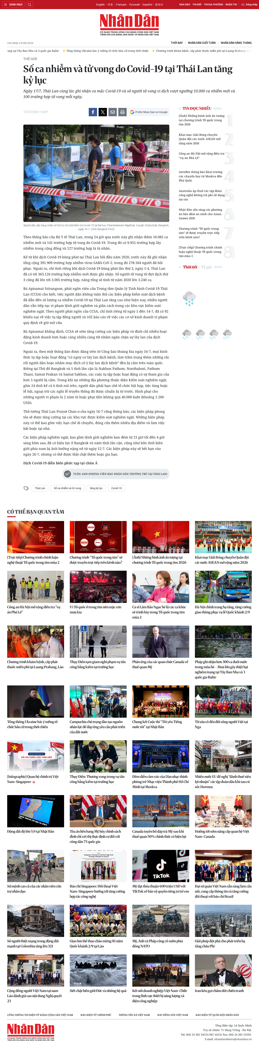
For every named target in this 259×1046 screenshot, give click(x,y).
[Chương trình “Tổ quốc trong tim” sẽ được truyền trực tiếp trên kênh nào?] (98, 537)
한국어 (159, 4)
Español (147, 4)
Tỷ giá (206, 267)
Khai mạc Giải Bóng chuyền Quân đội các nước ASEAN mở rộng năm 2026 (200, 139)
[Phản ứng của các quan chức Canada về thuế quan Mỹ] (160, 642)
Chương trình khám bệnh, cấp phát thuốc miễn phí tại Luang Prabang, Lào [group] (107, 51)
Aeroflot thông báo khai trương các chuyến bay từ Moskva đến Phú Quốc (200, 176)
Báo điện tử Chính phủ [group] (96, 1015)
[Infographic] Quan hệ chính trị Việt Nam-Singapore (33, 779)
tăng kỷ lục (96, 488)
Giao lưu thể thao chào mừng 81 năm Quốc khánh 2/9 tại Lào (96, 943)
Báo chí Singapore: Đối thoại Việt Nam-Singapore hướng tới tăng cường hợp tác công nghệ (97, 891)
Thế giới (30, 59)
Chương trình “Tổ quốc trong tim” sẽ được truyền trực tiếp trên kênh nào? (199, 233)
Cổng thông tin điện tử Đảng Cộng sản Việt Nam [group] (40, 1015)
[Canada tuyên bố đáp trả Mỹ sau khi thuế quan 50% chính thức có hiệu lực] (160, 811)
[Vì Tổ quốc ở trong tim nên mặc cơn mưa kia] (98, 587)
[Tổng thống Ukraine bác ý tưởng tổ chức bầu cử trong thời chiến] (35, 701)
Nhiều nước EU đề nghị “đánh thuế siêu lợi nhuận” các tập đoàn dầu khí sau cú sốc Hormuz (223, 781)
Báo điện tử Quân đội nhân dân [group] (217, 1015)
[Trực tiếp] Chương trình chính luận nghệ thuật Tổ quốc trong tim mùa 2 (200, 251)
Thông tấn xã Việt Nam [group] (134, 1015)
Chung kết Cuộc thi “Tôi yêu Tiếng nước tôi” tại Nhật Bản (157, 724)
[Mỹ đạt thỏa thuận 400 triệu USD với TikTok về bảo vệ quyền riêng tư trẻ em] (160, 866)
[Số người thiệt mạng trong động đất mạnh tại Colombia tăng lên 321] (35, 921)
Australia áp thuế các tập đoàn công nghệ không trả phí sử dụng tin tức (202, 195)
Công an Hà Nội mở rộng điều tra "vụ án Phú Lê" (201, 156)
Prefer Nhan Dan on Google (151, 112)
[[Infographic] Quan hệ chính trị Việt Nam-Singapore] (35, 756)
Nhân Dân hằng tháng (236, 43)
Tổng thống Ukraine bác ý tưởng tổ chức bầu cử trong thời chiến (32, 724)
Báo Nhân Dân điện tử (129, 25)
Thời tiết (190, 267)
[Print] (122, 112)
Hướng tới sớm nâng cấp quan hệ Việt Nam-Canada (222, 834)
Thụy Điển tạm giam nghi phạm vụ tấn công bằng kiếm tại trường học (98, 664)
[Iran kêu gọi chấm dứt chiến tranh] (223, 970)
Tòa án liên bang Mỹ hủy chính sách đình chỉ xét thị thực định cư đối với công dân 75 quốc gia (95, 836)
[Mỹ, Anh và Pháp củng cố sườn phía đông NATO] (160, 921)
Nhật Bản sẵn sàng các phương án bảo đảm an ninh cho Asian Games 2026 (200, 214)
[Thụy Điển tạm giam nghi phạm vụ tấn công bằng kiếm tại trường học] (98, 642)
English (100, 4)
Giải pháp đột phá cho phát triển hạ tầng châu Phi (220, 943)
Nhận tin (231, 4)
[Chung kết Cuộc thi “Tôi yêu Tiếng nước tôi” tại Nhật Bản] (160, 701)
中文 (110, 4)
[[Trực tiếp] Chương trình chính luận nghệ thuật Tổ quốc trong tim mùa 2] (35, 537)
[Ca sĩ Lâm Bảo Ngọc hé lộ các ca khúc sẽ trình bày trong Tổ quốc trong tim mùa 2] (160, 587)
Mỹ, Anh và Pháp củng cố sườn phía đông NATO (157, 943)
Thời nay (177, 43)
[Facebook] (93, 112)
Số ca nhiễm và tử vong (67, 488)
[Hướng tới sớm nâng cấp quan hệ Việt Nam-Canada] (223, 811)
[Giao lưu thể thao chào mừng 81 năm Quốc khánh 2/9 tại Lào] (98, 921)
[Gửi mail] (112, 112)
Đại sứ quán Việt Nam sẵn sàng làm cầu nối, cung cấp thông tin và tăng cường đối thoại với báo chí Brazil (223, 891)
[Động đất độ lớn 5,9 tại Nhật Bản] (35, 811)
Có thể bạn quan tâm (35, 512)
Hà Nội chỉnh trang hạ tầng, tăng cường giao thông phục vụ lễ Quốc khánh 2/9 (223, 609)
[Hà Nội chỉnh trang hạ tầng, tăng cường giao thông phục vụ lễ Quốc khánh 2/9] (223, 587)
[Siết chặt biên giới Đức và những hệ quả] (98, 970)
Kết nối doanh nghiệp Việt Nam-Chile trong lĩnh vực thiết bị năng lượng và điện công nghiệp (159, 996)
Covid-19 (116, 488)
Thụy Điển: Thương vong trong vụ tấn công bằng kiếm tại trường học (97, 779)
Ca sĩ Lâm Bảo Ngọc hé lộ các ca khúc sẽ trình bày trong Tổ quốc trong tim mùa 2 (159, 612)
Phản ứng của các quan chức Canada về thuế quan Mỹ (160, 664)
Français (121, 4)
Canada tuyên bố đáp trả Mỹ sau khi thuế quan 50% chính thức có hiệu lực (159, 834)
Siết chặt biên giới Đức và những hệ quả (98, 991)
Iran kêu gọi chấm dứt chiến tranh (219, 991)
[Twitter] (103, 112)
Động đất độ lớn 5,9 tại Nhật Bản (30, 831)
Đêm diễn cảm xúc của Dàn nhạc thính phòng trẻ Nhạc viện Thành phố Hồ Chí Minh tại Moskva (160, 781)
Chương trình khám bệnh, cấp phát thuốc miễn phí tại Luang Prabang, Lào (35, 664)
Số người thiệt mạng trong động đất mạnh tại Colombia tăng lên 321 (33, 943)
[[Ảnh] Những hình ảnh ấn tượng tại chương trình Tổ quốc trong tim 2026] (160, 537)
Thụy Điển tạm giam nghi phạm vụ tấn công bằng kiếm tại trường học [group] (207, 51)
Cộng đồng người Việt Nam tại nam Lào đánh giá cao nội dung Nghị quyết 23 (34, 996)
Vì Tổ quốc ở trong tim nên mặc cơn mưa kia (95, 609)
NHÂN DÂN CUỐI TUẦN (202, 43)
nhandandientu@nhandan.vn (233, 1039)
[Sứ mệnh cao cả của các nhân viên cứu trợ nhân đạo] (35, 866)
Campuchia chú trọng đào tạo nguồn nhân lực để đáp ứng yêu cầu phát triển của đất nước (97, 727)
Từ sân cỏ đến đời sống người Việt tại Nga (221, 724)
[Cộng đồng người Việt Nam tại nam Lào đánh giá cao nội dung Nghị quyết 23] (35, 970)
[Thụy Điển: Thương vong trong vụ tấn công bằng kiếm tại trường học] (98, 756)
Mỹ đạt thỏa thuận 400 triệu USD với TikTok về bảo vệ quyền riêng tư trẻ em (160, 889)
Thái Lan (40, 488)
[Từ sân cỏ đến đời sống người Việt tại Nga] (223, 701)
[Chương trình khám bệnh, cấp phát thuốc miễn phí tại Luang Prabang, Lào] (35, 642)
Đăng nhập (251, 4)
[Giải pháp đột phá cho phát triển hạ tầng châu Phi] (223, 921)
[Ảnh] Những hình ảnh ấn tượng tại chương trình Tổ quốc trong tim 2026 (201, 120)
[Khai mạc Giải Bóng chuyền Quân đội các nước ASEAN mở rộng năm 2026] (223, 537)
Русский (134, 4)
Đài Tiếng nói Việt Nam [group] (172, 1015)
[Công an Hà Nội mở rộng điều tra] (35, 587)
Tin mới (197, 4)
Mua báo (184, 4)
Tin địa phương (213, 4)
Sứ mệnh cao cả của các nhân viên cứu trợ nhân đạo (34, 889)
